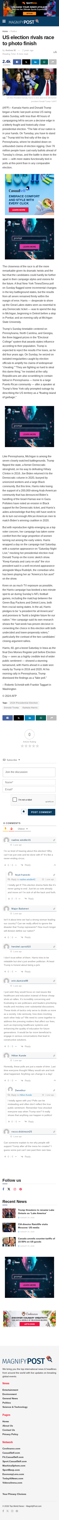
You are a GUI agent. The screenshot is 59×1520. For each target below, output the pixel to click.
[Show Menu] (4, 21)
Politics (13, 31)
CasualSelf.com (11, 1452)
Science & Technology (15, 1407)
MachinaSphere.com (13, 1465)
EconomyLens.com (13, 1474)
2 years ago (27, 50)
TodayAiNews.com (12, 1478)
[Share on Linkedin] (35, 62)
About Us (7, 1425)
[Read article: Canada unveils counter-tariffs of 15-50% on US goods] (9, 1241)
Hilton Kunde (26, 1095)
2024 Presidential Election (24, 703)
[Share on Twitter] (26, 62)
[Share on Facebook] (17, 62)
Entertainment (10, 1390)
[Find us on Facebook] (3, 1189)
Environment (9, 1394)
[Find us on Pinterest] (20, 1189)
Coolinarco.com (11, 1448)
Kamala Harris (30, 708)
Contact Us (8, 1430)
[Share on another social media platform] (53, 62)
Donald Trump (11, 708)
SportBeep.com (11, 1470)
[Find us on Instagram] (15, 1189)
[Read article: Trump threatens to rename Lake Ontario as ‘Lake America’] (9, 1213)
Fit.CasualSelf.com (12, 1457)
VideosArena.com (12, 1482)
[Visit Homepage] (24, 21)
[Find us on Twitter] (8, 1189)
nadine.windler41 (27, 879)
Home (5, 31)
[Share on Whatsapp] (44, 62)
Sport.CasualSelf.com (14, 1461)
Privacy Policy (10, 1434)
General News (10, 1398)
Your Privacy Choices (14, 1494)
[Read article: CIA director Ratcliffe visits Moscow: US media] (9, 1227)
